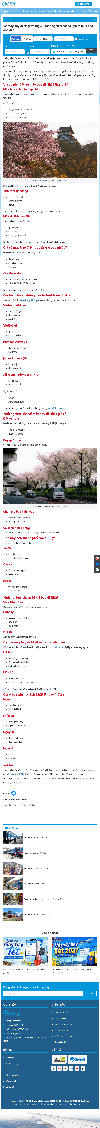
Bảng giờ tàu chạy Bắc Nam (36, 853)
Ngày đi (54, 45)
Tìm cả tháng (84, 39)
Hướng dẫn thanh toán (64, 1036)
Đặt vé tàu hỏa (12, 1075)
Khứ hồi (27, 39)
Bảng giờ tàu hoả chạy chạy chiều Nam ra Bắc (43, 899)
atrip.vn (59, 647)
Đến (32, 45)
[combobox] (31, 52)
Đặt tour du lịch (12, 1069)
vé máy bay (35, 11)
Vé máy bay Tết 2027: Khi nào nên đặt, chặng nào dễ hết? (72, 971)
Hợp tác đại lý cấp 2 (62, 1030)
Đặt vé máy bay (12, 1063)
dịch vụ (25, 11)
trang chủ (6, 11)
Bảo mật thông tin (62, 1018)
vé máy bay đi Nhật (57, 408)
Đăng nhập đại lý (61, 1042)
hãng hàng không (29, 300)
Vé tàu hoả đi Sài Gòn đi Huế (36, 868)
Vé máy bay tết (12, 1081)
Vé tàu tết (10, 1087)
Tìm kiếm (90, 50)
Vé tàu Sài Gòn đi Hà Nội (34, 883)
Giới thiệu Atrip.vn (62, 1013)
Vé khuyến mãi (11, 1058)
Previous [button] (3, 956)
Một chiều (16, 39)
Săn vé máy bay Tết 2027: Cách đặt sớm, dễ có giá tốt (24, 971)
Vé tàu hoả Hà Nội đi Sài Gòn (36, 837)
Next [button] (97, 956)
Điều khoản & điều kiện (64, 1024)
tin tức (16, 11)
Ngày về (71, 45)
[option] (25, 956)
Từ (6, 45)
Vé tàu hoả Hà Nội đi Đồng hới (37, 914)
